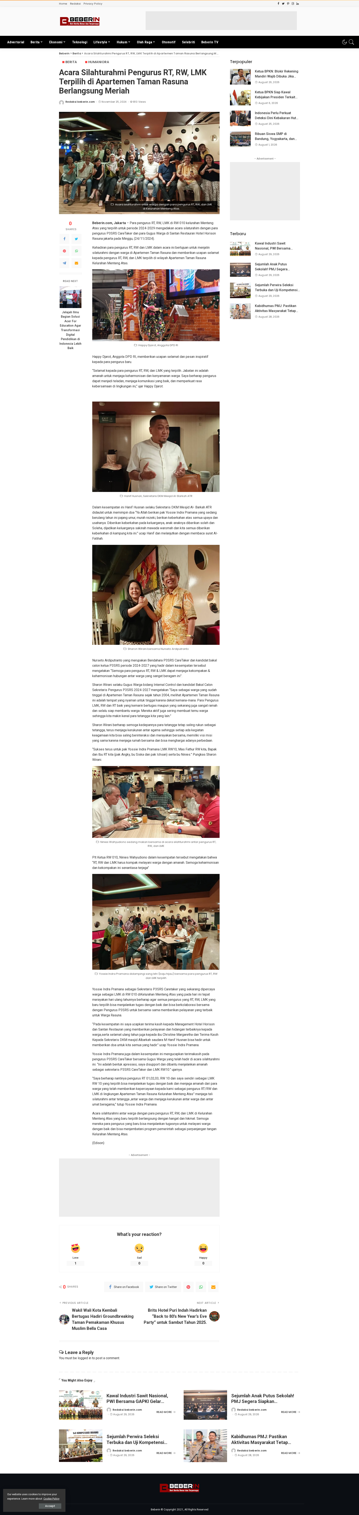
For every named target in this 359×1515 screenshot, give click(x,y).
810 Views (139, 102)
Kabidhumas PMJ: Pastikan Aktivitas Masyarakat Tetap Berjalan (275, 311)
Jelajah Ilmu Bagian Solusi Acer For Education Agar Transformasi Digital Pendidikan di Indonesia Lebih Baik (70, 330)
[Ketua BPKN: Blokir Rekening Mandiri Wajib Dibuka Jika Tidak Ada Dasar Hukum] (240, 77)
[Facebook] (64, 239)
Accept (50, 1506)
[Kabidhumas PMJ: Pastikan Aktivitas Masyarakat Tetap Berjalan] (240, 311)
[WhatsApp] (76, 251)
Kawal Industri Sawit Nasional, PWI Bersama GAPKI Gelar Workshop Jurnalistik (137, 1401)
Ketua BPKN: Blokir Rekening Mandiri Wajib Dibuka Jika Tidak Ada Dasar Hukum (276, 76)
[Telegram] (64, 263)
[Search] (351, 42)
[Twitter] (76, 239)
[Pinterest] (64, 251)
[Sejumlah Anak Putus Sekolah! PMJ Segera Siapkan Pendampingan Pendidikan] (240, 269)
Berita (71, 62)
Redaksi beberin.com (80, 102)
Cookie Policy (51, 1498)
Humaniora (98, 62)
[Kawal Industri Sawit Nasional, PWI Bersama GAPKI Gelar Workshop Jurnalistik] (240, 249)
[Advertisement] (221, 20)
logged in (84, 1358)
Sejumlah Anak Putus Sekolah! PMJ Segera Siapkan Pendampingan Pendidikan (262, 1401)
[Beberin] (80, 21)
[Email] (76, 263)
